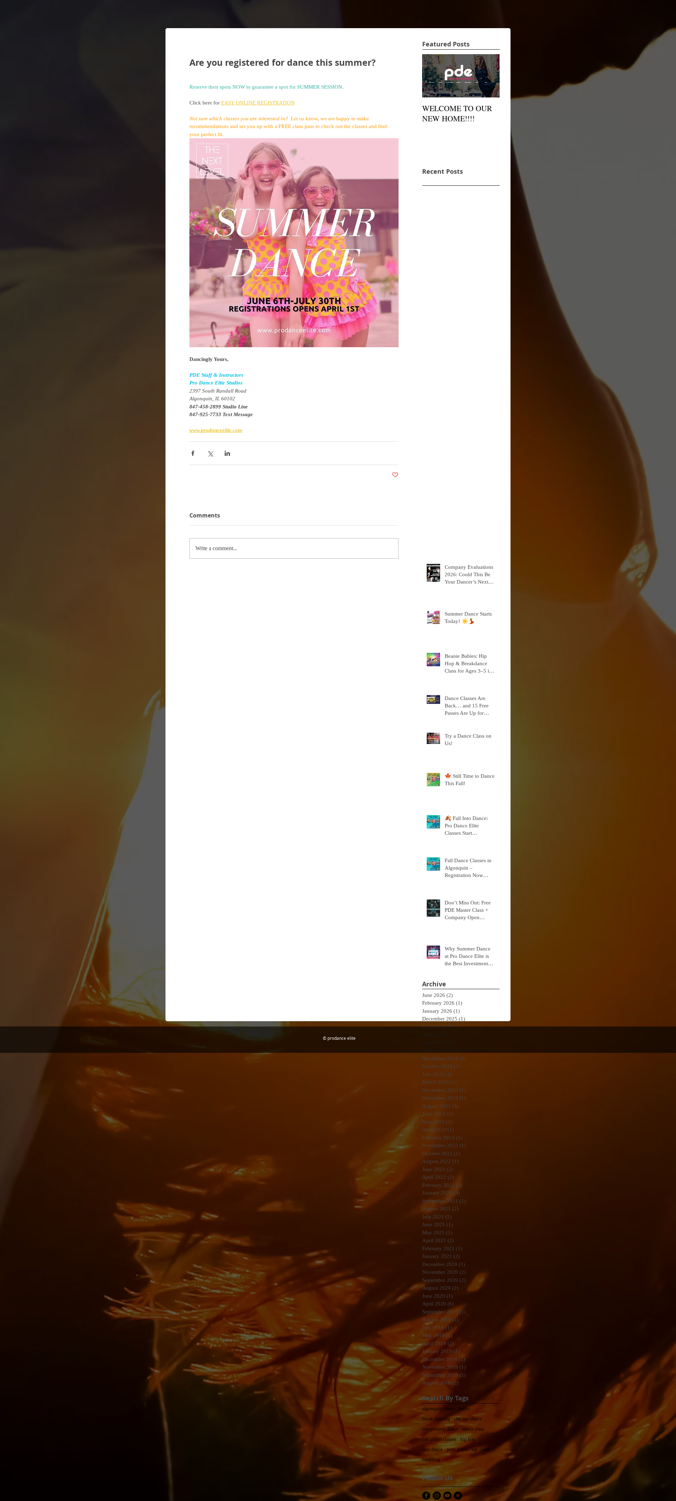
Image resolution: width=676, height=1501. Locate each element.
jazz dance (432, 1449)
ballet (464, 1408)
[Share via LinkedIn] (227, 453)
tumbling (431, 1459)
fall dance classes (439, 1439)
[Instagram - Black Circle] (437, 1496)
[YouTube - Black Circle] (447, 1496)
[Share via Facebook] (192, 453)
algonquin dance (438, 1408)
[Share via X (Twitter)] (210, 453)
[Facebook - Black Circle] (426, 1496)
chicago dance (468, 1419)
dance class (473, 1429)
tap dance (481, 1449)
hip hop (467, 1439)
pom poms (457, 1449)
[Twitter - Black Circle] (458, 1496)
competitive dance (440, 1429)
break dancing (436, 1419)
